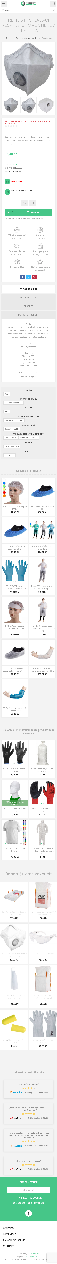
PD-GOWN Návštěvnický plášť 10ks (42, 547)
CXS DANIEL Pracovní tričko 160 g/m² (14, 849)
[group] (15, 491)
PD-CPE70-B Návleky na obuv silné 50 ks (15, 547)
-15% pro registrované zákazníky (15, 803)
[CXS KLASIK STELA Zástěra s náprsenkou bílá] (14, 979)
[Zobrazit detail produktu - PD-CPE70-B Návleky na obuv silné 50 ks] (15, 530)
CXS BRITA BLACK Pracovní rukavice (14, 770)
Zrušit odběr (37, 1203)
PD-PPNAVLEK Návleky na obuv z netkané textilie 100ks (14, 669)
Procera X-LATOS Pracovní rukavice (42, 809)
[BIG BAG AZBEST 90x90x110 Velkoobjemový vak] (43, 895)
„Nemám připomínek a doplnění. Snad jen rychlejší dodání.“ (29, 1109)
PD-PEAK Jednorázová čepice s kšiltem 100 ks (14, 627)
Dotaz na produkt (28, 315)
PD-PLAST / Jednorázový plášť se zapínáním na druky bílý (42, 628)
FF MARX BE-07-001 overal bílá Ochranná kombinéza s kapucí (42, 851)
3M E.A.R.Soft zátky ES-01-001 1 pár (14, 1041)
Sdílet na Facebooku (22, 277)
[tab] (28, 289)
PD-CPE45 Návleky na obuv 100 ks (42, 507)
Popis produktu (28, 289)
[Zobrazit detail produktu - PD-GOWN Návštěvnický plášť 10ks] (42, 530)
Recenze (28, 306)
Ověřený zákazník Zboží (38, 1118)
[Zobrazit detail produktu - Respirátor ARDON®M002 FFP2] (15, 793)
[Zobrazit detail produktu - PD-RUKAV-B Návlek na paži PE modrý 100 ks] (15, 692)
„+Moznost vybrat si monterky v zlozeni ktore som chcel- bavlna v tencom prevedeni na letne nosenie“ (28, 1135)
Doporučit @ (32, 203)
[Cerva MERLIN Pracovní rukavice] (43, 1023)
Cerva (14, 164)
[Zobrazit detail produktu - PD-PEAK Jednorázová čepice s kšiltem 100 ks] (15, 610)
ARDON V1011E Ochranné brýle (43, 955)
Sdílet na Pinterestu (34, 277)
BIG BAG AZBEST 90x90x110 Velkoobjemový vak (43, 913)
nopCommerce (33, 1254)
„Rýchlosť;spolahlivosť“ (28, 1084)
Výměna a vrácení (17, 233)
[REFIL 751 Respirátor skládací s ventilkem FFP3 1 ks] (14, 937)
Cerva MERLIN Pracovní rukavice (43, 1041)
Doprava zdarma (17, 249)
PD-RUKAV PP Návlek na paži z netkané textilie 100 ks (42, 669)
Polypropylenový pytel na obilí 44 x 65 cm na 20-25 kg (42, 770)
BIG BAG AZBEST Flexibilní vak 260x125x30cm (14, 913)
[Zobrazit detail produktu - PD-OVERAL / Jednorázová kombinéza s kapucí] (42, 570)
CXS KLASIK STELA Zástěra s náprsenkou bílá (14, 997)
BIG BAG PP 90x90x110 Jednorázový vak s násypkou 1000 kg (43, 998)
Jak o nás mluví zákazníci (28, 1072)
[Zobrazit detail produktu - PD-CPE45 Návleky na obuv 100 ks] (42, 491)
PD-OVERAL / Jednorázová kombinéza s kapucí (42, 587)
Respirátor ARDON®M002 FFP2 (15, 809)
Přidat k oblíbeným (24, 203)
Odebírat (20, 1203)
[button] (10, 501)
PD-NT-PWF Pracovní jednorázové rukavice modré (14, 587)
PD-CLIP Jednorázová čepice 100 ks (15, 507)
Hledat (54, 10)
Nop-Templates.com (33, 1257)
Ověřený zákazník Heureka (36, 1093)
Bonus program (40, 249)
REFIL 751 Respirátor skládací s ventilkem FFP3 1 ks (14, 955)
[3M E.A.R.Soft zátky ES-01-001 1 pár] (14, 1023)
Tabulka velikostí (29, 298)
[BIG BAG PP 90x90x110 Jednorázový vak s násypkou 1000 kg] (43, 979)
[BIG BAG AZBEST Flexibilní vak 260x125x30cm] (14, 895)
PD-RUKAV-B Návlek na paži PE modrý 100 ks (14, 709)
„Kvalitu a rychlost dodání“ (28, 1161)
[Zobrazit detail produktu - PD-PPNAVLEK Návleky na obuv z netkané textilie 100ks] (15, 652)
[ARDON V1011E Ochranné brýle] (43, 937)
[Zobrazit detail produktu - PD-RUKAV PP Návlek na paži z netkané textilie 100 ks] (42, 652)
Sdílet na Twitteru (28, 277)
